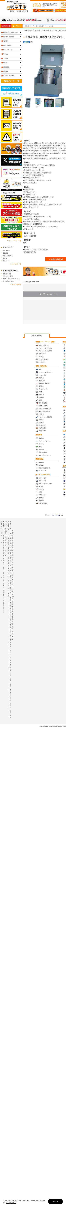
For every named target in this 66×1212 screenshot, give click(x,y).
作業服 (5, 258)
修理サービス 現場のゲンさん (11, 279)
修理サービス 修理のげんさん (12, 616)
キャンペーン (12, 583)
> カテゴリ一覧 (15, 264)
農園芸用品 (39, 459)
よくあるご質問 (8, 276)
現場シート (6, 261)
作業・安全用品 (41, 366)
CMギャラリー (13, 600)
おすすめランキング (12, 555)
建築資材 (39, 435)
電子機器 (5, 71)
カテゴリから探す (37, 335)
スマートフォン (56, 515)
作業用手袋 (6, 250)
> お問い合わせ (15, 284)
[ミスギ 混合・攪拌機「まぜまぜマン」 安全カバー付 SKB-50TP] (28, 103)
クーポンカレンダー (12, 570)
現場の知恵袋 (12, 534)
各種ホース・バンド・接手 (45, 342)
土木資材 (5, 58)
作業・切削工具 (7, 50)
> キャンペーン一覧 (14, 241)
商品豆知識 (12, 544)
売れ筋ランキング (12, 633)
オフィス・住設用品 (43, 474)
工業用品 (5, 41)
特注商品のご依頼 (8, 281)
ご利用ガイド (7, 274)
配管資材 (5, 54)
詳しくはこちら (11, 1203)
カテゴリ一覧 (6, 26)
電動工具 (5, 253)
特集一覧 (12, 592)
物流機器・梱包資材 (8, 37)
